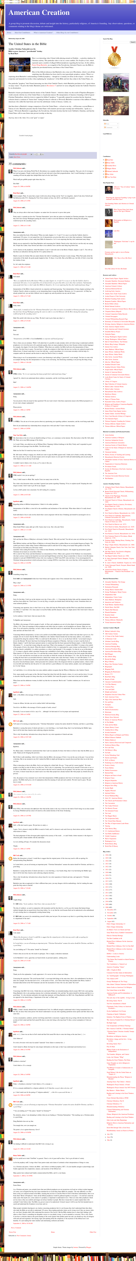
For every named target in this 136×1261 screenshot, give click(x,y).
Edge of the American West (113, 699)
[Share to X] (39, 154)
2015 (107, 887)
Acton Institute (109, 435)
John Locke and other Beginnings (117, 1120)
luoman (75, 1247)
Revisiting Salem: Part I (114, 1044)
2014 (107, 890)
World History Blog (111, 844)
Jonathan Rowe (111, 166)
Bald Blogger (109, 654)
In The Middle (109, 722)
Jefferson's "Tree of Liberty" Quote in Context (124, 188)
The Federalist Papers (111, 419)
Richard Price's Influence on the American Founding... (119, 950)
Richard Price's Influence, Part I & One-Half (120, 946)
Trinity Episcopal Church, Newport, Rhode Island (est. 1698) (120, 566)
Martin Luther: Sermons (112, 389)
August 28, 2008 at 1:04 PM (21, 1025)
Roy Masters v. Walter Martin (115, 1090)
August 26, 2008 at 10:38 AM (22, 785)
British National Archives (112, 306)
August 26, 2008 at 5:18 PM (21, 849)
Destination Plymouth (111, 587)
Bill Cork (16, 721)
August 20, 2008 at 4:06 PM (21, 186)
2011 (107, 898)
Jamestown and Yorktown (112, 602)
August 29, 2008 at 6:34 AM (21, 1149)
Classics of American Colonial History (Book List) (120, 309)
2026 (107, 855)
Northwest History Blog (112, 745)
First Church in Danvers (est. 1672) (115, 524)
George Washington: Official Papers (115, 339)
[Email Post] (31, 154)
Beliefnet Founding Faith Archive (115, 299)
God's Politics (109, 707)
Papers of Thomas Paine (112, 399)
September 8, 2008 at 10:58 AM (23, 1223)
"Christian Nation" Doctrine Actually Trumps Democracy (120, 1032)
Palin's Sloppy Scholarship (115, 927)
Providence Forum (110, 466)
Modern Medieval (110, 740)
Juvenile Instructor (110, 732)
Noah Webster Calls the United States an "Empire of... (119, 1073)
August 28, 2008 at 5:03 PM (21, 1050)
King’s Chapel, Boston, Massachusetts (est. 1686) (120, 545)
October (109, 916)
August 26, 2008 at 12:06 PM (22, 797)
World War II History (111, 846)
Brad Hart (16, 193)
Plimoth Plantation (110, 612)
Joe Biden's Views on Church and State (118, 930)
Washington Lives (110, 841)
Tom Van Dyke (18, 435)
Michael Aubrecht (112, 171)
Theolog (107, 826)
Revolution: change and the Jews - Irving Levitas (119, 1040)
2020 (107, 872)
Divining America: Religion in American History (120, 324)
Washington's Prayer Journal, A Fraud (118, 1084)
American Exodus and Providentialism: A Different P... (119, 994)
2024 (107, 861)
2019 (107, 875)
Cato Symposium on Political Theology (119, 1026)
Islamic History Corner (112, 727)
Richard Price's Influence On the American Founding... (119, 942)
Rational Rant (109, 773)
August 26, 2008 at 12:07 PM (22, 816)
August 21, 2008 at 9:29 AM (21, 321)
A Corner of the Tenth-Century (114, 636)
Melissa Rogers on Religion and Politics (117, 735)
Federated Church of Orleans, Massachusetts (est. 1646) (119, 501)
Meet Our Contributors (22, 32)
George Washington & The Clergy (117, 981)
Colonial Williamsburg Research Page (116, 319)
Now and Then (109, 747)
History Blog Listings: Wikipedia (115, 344)
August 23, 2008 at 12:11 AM (22, 466)
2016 (107, 884)
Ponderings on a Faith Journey (114, 763)
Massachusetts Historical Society (114, 457)
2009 (107, 904)
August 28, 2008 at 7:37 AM (21, 923)
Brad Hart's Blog (110, 677)
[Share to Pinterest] (43, 154)
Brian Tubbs (17, 1155)
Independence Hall (110, 595)
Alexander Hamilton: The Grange (115, 582)
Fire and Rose (109, 702)
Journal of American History (113, 372)
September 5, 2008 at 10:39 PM (22, 1176)
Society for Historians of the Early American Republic (118, 470)
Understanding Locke (113, 956)
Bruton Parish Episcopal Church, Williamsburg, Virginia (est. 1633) (119, 492)
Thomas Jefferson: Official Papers (115, 426)
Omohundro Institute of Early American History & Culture (120, 460)
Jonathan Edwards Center (112, 364)
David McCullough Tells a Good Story (118, 1128)
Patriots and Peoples (111, 758)
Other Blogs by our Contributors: (67, 32)
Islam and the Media (111, 725)
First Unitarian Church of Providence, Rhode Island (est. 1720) (118, 537)
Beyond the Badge (110, 659)
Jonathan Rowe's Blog (111, 730)
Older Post (93, 1232)
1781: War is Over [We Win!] (123, 258)
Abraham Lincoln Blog (112, 641)
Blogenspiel (108, 667)
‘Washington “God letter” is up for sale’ (124, 242)
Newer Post (12, 1232)
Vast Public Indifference (112, 834)
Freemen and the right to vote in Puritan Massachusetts (117, 253)
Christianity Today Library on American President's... (119, 1007)
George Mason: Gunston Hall (114, 590)
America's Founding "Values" (116, 967)
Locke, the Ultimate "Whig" (115, 1057)
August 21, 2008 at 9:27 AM (21, 296)
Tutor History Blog (110, 828)
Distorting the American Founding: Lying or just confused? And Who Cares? (120, 198)
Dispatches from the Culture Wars (115, 694)
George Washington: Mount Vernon (115, 592)
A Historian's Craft (110, 639)
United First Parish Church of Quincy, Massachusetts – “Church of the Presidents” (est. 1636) (119, 571)
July (108, 1134)
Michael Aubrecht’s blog (112, 631)
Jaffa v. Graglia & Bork (114, 970)
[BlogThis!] (37, 154)
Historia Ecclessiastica (111, 710)
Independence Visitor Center (113, 597)
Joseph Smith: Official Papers (114, 370)
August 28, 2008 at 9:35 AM (21, 961)
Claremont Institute (111, 452)
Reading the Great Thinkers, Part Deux (118, 1060)
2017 (107, 881)
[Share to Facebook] (41, 154)
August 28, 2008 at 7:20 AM (21, 888)
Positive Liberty (110, 765)
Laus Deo (116, 231)
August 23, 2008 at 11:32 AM (22, 530)
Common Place (109, 687)
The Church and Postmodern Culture (116, 801)
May (108, 1140)
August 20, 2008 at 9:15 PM (21, 201)
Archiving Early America (112, 291)
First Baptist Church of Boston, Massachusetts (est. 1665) (120, 509)
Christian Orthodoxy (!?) (114, 1104)
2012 (107, 896)
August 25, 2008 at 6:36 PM (21, 714)
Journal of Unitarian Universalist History (117, 375)
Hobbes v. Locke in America (115, 954)
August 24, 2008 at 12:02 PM (22, 563)
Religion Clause (109, 778)
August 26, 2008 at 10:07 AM (22, 737)
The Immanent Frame (111, 811)
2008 (107, 907)
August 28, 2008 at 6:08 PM (21, 1095)
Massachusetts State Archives (113, 392)
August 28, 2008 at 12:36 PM (22, 1000)
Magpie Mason (111, 168)
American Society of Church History (116, 445)
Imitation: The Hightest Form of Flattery (119, 1017)
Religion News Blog (111, 785)
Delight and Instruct (111, 692)
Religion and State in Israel (113, 775)
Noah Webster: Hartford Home (114, 605)
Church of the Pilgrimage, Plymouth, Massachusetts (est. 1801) (116, 497)
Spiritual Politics (110, 793)
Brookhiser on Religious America (117, 1036)
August (109, 921)
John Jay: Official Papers (112, 362)
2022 (107, 867)
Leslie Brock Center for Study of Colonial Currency (117, 378)
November (110, 913)
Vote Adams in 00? (112, 979)
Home (9, 32)
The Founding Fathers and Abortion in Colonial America (119, 204)
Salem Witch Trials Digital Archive (115, 411)
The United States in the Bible (116, 990)
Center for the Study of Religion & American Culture (118, 448)
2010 (107, 901)
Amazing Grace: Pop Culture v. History (119, 1082)
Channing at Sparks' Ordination (116, 1014)
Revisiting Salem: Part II (114, 1001)
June (108, 1137)
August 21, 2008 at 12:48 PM (22, 387)
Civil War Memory (110, 684)
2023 (107, 864)
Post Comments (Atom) (24, 1236)
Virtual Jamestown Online (113, 622)
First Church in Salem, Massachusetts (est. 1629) (119, 527)
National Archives (110, 397)
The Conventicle (110, 803)
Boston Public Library (111, 304)
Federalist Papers (110, 334)
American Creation (39, 12)
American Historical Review (113, 289)
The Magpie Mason (111, 816)
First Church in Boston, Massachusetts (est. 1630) (120, 513)
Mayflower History (110, 394)
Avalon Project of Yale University (115, 296)
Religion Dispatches (111, 780)
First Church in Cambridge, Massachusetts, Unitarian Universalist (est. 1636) (118, 516)
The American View (111, 473)
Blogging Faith (109, 669)
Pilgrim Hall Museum (111, 610)
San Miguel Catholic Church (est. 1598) (117, 556)
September (110, 918)
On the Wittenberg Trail (112, 755)
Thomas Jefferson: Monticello (114, 620)
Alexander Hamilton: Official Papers (116, 284)
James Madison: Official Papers (114, 349)
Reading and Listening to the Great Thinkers (120, 1117)
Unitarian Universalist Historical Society (117, 476)
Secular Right (109, 788)
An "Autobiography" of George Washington (120, 976)
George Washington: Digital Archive (116, 337)
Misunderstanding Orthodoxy (115, 1107)
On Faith (107, 753)
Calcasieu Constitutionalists (113, 682)
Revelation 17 (51, 85)
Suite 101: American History (113, 798)
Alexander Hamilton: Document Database (117, 281)
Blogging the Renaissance (112, 672)
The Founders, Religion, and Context (118, 1054)
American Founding (111, 644)
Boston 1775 (109, 674)
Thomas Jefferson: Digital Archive (115, 424)
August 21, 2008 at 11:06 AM (22, 362)
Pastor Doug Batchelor (39, 65)
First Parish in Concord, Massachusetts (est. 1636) (120, 534)
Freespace (108, 705)
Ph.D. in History (110, 760)
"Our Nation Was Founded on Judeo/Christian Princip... (120, 960)
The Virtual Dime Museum (113, 821)
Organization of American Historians (116, 464)
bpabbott (16, 501)
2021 (107, 869)
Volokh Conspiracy (110, 836)
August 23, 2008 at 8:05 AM (21, 495)
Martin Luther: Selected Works (114, 387)
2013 (107, 893)
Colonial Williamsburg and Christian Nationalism (118, 1110)
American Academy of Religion (114, 438)
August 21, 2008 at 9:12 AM (21, 267)
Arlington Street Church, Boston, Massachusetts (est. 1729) (119, 488)
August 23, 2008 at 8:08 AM (21, 517)
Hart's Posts (17, 157)
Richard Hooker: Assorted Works (115, 409)
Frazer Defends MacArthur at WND (117, 1098)
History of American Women (113, 720)
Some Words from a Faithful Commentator (120, 933)
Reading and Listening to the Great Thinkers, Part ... (120, 1094)
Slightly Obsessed (110, 791)
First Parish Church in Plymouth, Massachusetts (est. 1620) (119, 530)
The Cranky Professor (111, 806)
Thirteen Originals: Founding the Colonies (117, 421)
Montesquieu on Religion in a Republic (122, 221)
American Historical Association (114, 443)
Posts (107, 124)
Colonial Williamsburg (112, 584)
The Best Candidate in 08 (114, 938)
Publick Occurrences (111, 770)
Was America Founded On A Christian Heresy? (121, 1020)
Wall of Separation (110, 839)
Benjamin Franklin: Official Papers (115, 301)
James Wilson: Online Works (113, 354)
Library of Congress (111, 381)
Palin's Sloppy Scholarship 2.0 (116, 924)
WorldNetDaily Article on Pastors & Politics (120, 1131)
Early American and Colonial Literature (117, 329)
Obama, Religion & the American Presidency (120, 1114)
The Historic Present (111, 808)
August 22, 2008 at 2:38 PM (21, 410)
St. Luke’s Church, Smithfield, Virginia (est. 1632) (120, 563)
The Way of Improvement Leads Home (117, 823)
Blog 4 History (109, 661)
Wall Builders (109, 478)
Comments (109, 127)
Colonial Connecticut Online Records (116, 314)
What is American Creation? (43, 32)
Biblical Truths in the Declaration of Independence (118, 1050)
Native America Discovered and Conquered (118, 742)
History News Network (112, 717)
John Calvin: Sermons (111, 359)
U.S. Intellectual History (112, 831)
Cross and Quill (109, 689)
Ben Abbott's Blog (110, 656)
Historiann (108, 712)
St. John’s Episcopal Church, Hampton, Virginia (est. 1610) (119, 559)
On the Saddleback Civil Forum (116, 1011)
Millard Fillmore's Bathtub (113, 737)
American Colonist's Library (113, 286)
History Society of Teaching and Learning (117, 455)
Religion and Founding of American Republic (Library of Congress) (118, 405)
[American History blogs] (114, 69)
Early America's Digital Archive (114, 327)
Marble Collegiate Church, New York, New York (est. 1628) (120, 548)
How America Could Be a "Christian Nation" (120, 1028)
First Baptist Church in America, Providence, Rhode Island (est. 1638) (118, 505)
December (110, 910)
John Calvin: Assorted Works (113, 357)
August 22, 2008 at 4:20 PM (21, 428)
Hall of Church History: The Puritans (116, 342)
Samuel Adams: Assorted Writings (115, 414)
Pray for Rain (111, 1047)
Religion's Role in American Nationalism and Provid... (120, 1124)
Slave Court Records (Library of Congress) (118, 416)
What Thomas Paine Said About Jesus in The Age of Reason (123, 210)
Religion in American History (114, 783)
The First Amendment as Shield (116, 1004)
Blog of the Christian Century (114, 664)
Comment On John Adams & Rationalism (119, 973)
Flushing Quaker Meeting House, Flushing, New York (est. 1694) (119, 541)
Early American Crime (112, 697)
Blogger (88, 1247)
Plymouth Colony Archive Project (115, 402)
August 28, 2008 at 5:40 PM (21, 1074)
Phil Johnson (17, 168)
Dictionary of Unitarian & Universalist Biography (120, 321)
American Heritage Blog (112, 646)
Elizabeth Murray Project (112, 332)
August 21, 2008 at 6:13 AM (21, 225)
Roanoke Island (109, 615)
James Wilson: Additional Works (115, 352)
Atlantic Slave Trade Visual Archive (116, 294)
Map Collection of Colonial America (116, 384)
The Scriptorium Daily (112, 818)
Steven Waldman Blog (111, 796)
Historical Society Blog (112, 715)
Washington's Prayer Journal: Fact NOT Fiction (121, 1087)
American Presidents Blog (113, 649)
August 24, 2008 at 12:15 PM (22, 585)
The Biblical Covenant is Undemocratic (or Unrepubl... (120, 1068)
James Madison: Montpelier (113, 600)
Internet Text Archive (111, 347)
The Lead (108, 813)
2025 (107, 858)
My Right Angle (112, 1023)
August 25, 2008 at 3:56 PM (21, 685)
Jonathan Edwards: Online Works (115, 367)
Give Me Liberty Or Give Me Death (116, 269)
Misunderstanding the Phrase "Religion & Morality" (119, 1078)
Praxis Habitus (109, 768)
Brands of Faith (109, 679)
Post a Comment (16, 1228)
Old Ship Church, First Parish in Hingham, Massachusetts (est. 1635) (118, 552)
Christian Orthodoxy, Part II (115, 1101)
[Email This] (35, 154)
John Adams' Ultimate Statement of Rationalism (121, 984)
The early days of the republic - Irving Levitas (121, 998)
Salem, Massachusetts (111, 617)
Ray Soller (110, 174)
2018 (107, 878)
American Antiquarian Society (114, 440)
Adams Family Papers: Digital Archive (116, 278)
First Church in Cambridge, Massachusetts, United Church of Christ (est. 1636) (120, 521)
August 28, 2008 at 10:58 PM (22, 1132)
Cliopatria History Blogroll (113, 311)
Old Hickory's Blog (111, 750)
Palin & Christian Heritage (115, 935)
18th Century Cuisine (111, 634)
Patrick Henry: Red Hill (112, 607)
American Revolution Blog (113, 651)
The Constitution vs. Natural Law (117, 964)
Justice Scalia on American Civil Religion (119, 987)
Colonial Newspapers (111, 316)
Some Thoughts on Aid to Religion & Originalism (118, 1064)
